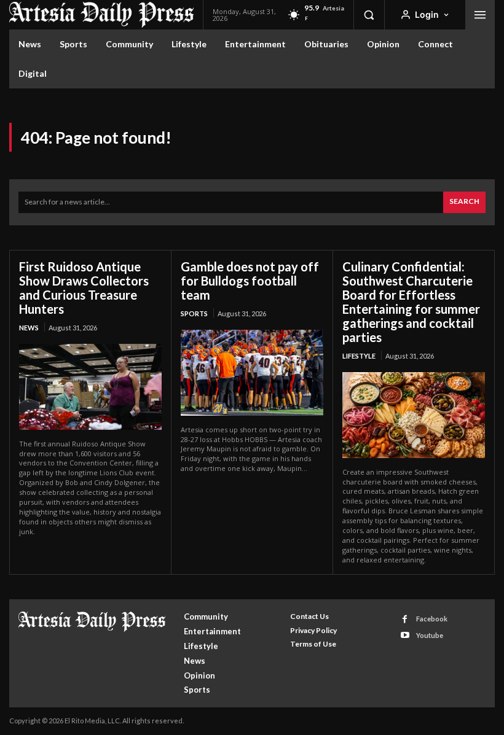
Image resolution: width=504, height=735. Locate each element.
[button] (369, 14)
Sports (194, 313)
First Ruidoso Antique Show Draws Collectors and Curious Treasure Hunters (84, 287)
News (29, 328)
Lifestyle (359, 356)
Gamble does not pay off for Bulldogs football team (250, 280)
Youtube (429, 635)
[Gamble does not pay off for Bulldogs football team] (252, 372)
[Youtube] (404, 635)
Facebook (431, 619)
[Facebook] (404, 619)
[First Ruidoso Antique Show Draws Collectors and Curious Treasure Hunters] (90, 386)
